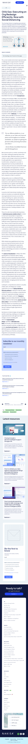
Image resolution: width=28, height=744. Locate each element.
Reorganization (13, 411)
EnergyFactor (20, 95)
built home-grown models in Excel (12, 214)
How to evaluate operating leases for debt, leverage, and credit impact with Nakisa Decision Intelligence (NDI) (13, 504)
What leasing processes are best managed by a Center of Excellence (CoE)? (14, 393)
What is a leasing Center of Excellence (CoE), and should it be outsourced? (13, 379)
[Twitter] (23, 734)
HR (6, 7)
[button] (27, 5)
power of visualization (9, 253)
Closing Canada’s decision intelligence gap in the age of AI (12, 439)
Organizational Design (10, 410)
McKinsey (13, 113)
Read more (4, 381)
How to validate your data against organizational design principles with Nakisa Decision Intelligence (13, 471)
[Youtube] (18, 734)
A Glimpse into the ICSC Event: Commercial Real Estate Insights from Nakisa (13, 386)
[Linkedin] (21, 734)
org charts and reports (12, 327)
